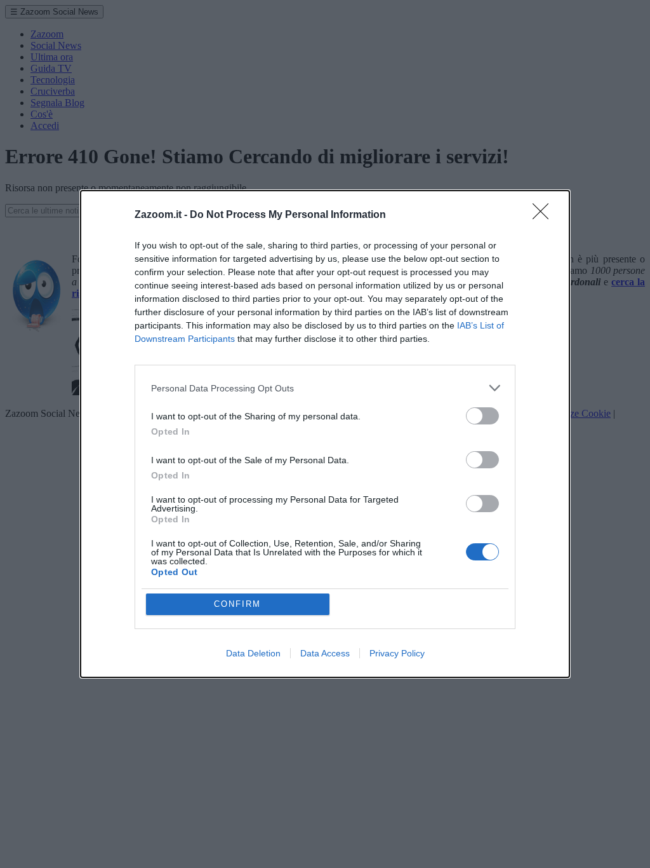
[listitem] (325, 388)
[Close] (545, 215)
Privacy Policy (397, 653)
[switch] (482, 415)
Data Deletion (253, 653)
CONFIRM (237, 604)
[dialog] (325, 434)
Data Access (325, 653)
